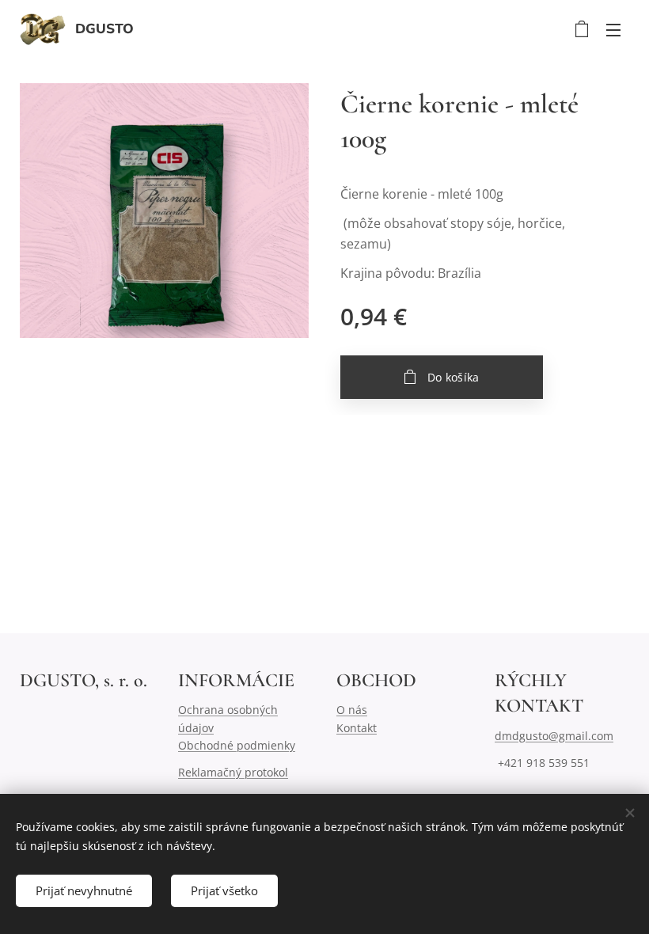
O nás (351, 709)
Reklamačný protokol (233, 772)
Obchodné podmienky (236, 745)
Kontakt (356, 727)
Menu (613, 29)
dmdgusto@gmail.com (554, 735)
